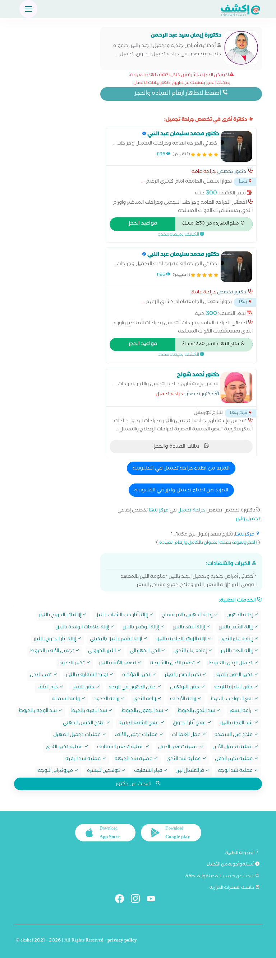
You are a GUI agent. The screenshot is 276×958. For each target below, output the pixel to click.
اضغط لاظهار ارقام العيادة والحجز (178, 93)
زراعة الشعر (241, 711)
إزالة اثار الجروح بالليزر (60, 616)
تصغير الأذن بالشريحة (173, 664)
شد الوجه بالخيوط (38, 711)
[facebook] (122, 900)
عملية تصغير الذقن (178, 748)
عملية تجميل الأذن (233, 748)
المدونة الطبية (240, 853)
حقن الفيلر (84, 688)
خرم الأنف (48, 688)
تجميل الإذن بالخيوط (231, 664)
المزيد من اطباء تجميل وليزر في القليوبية (181, 490)
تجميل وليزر (248, 519)
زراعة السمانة (66, 699)
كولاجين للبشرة (104, 771)
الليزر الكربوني (102, 651)
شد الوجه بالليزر (237, 723)
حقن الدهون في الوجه (133, 688)
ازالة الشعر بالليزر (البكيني (116, 640)
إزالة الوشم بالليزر (141, 628)
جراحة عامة (204, 172)
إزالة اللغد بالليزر (189, 628)
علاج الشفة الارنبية (139, 723)
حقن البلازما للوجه (233, 688)
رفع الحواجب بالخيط (232, 699)
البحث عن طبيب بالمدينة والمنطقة (220, 876)
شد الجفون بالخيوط (142, 711)
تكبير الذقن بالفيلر (234, 675)
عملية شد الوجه (236, 771)
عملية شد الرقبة (83, 759)
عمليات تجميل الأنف (137, 735)
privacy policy (122, 941)
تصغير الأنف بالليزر (118, 664)
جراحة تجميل (169, 395)
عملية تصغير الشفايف (121, 748)
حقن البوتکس (185, 688)
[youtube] (154, 900)
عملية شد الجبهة (134, 759)
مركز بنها (159, 511)
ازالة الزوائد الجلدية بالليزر (181, 640)
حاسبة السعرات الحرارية (232, 888)
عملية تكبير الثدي (65, 748)
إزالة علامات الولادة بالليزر (83, 628)
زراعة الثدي (145, 699)
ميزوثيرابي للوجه (56, 771)
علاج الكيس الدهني (84, 723)
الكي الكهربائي (145, 651)
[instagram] (138, 900)
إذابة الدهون (240, 616)
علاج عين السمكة (234, 735)
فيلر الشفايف (148, 771)
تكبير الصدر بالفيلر (183, 675)
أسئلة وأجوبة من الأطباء (231, 865)
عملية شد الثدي (184, 759)
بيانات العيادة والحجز (177, 447)
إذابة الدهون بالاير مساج (187, 616)
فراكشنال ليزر (190, 771)
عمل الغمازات (187, 735)
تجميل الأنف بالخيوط (52, 651)
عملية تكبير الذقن (234, 759)
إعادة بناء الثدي (237, 640)
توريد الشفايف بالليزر (87, 675)
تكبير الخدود (72, 664)
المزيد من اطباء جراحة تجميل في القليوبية (181, 468)
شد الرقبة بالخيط (89, 711)
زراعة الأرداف (183, 699)
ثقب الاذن (41, 675)
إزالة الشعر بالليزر (236, 628)
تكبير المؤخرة (137, 675)
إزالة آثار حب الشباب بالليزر (122, 616)
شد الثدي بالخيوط (196, 711)
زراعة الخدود (107, 699)
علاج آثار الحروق (190, 723)
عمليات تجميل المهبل (77, 735)
